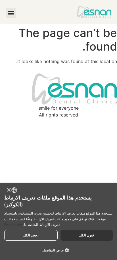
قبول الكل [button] (86, 235)
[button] (11, 13)
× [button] (9, 190)
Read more (13, 224)
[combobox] (14, 190)
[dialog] (58, 221)
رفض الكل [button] (30, 235)
